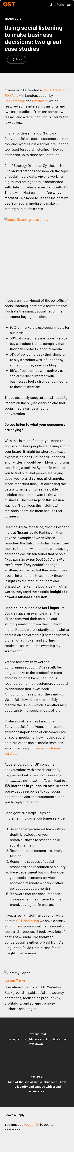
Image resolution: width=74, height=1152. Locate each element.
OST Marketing (27, 920)
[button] (63, 4)
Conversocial (14, 101)
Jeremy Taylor (14, 980)
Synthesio (39, 101)
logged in (31, 1124)
